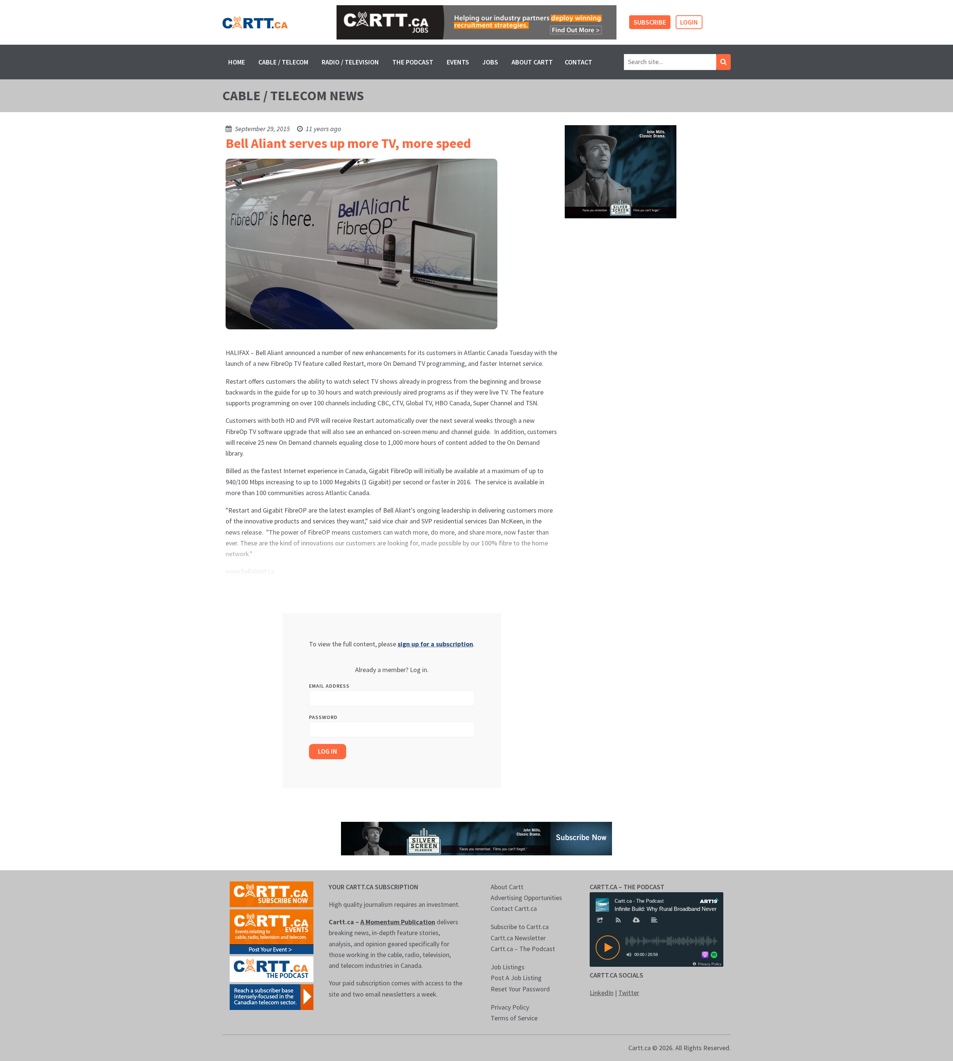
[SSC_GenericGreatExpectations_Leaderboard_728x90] (476, 837)
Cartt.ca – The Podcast (523, 948)
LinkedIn (601, 992)
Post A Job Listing (516, 977)
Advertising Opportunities (526, 897)
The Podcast (412, 62)
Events (458, 62)
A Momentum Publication (397, 922)
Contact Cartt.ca (514, 908)
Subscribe (650, 22)
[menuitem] (236, 62)
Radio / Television (350, 62)
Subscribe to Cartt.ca (520, 926)
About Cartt (532, 62)
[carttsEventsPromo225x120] (271, 931)
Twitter (628, 992)
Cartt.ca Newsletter (518, 938)
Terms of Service (514, 1018)
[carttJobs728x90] (476, 22)
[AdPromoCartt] (271, 996)
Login (689, 22)
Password (323, 717)
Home (236, 62)
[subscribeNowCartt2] (271, 893)
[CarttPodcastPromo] (271, 968)
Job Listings (508, 967)
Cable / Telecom (283, 62)
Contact (578, 62)
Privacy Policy (510, 1007)
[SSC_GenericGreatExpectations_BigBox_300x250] (620, 171)
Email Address (329, 685)
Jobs (490, 62)
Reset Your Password (520, 989)
